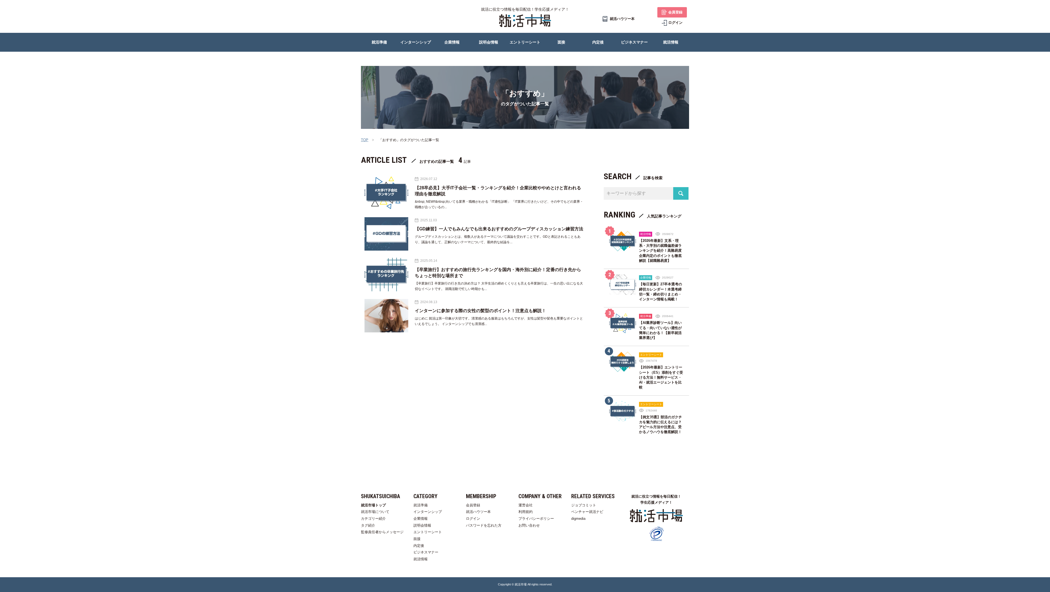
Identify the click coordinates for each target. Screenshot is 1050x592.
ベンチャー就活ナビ (587, 512)
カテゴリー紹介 (373, 518)
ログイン (473, 518)
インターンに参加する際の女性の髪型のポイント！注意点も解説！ (480, 310)
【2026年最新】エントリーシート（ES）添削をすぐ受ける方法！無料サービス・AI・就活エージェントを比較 (661, 377)
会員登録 (473, 505)
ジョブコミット (583, 505)
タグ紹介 (368, 525)
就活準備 (420, 505)
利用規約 (525, 512)
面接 (417, 539)
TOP (364, 140)
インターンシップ (427, 512)
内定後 (418, 546)
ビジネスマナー (425, 552)
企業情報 (420, 518)
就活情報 (420, 559)
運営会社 (525, 505)
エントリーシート (427, 532)
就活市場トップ (373, 505)
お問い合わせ (529, 525)
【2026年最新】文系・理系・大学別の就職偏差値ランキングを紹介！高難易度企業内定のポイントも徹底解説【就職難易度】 (660, 251)
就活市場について (375, 512)
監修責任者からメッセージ (382, 532)
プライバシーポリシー (536, 518)
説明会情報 (422, 525)
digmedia (578, 518)
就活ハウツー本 (478, 512)
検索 (681, 193)
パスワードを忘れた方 (483, 525)
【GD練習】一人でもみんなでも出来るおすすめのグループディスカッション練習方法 (499, 229)
